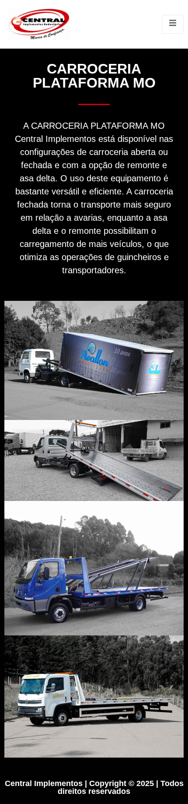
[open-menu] (173, 24)
